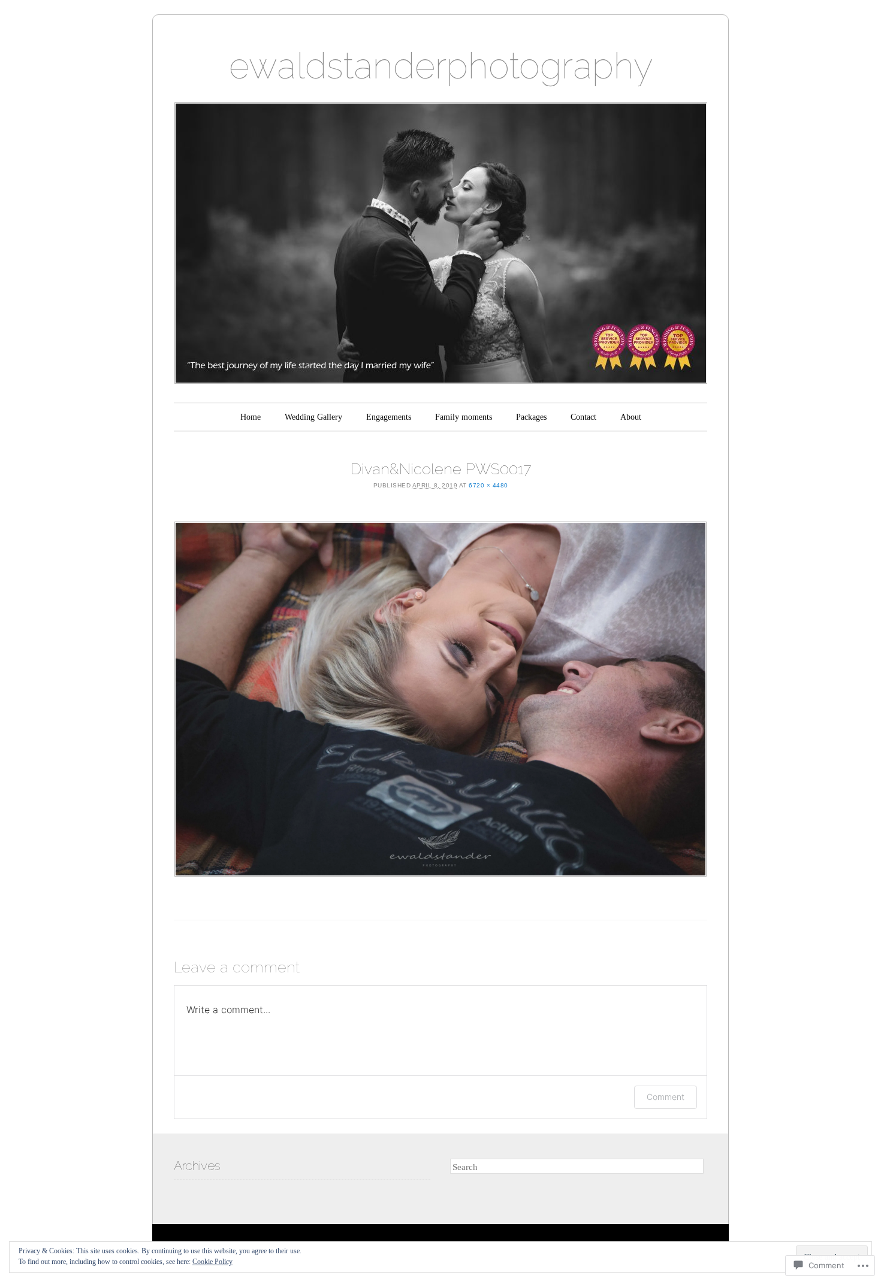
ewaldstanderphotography (441, 66)
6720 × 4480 (488, 485)
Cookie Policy (212, 1261)
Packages (531, 417)
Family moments (463, 417)
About (630, 417)
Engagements (388, 417)
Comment (665, 1097)
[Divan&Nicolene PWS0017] (440, 699)
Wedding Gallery (313, 417)
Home (250, 417)
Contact (583, 417)
